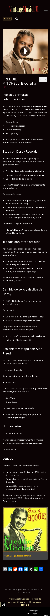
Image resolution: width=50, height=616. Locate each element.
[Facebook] (28, 605)
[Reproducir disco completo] (25, 51)
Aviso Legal (14, 599)
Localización (36, 602)
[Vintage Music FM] (25, 10)
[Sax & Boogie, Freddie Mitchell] (25, 529)
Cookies (25, 599)
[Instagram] (24, 605)
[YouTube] (22, 605)
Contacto (24, 602)
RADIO (7, 19)
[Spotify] (27, 605)
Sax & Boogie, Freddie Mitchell (17, 556)
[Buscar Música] (16, 19)
